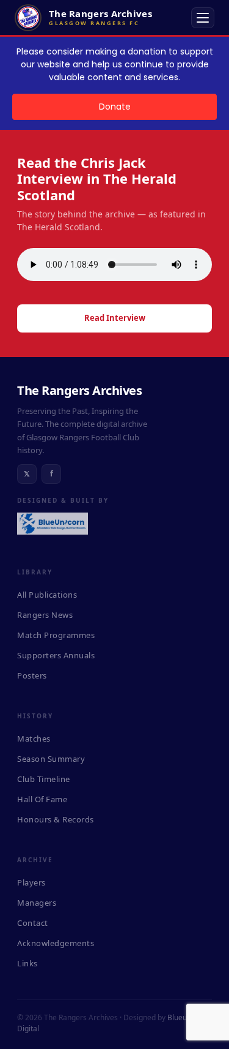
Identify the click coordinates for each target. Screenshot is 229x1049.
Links (27, 963)
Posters (32, 675)
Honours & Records (55, 819)
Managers (36, 902)
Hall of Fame (42, 799)
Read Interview (114, 317)
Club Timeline (43, 778)
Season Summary (51, 758)
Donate (115, 106)
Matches (34, 738)
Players (31, 882)
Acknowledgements (55, 943)
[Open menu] (202, 17)
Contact (32, 922)
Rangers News (45, 614)
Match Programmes (56, 635)
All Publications (47, 594)
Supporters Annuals (56, 655)
